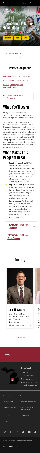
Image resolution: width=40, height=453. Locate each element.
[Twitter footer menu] (23, 432)
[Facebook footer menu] (10, 432)
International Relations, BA (17, 226)
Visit (17, 3)
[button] (29, 10)
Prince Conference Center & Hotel (26, 409)
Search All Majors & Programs (14, 96)
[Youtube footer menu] (29, 432)
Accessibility (28, 440)
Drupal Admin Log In (11, 446)
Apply (24, 3)
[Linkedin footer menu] (17, 432)
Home (5, 53)
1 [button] (18, 337)
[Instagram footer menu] (4, 432)
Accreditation (25, 396)
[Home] (10, 7)
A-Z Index (6, 415)
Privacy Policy (20, 440)
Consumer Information (28, 401)
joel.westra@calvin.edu (21, 325)
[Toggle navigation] (35, 10)
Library (5, 421)
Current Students (9, 396)
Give (31, 3)
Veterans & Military (9, 407)
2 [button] (21, 337)
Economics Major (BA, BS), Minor (17, 76)
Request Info (7, 3)
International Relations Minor (17, 237)
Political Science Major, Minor (15, 81)
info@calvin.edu (29, 379)
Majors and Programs (16, 53)
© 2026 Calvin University (7, 440)
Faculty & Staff (8, 401)
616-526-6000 (28, 373)
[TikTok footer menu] (35, 432)
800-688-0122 (29, 375)
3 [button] (24, 337)
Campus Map (24, 415)
